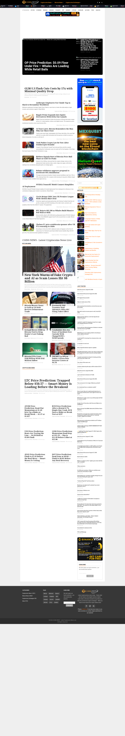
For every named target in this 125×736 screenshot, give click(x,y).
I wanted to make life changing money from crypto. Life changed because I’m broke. (89, 323)
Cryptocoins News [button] (46, 2)
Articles (80, 190)
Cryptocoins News (58, 111)
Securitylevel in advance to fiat (84, 527)
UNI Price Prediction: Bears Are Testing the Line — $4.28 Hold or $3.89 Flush (34, 434)
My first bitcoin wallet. (82, 456)
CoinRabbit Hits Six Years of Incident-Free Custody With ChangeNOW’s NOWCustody (62, 334)
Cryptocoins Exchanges (29, 598)
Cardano (51, 10)
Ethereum (38, 10)
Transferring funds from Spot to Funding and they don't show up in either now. (89, 358)
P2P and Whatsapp (81, 532)
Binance (45, 10)
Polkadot (57, 10)
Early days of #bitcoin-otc (83, 490)
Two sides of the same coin (83, 362)
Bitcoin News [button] (58, 2)
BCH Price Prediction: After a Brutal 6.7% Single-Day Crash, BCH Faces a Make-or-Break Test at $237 (62, 410)
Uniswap (68, 10)
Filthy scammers (81, 466)
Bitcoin (33, 10)
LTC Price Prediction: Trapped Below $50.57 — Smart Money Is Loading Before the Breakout (48, 383)
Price (92, 10)
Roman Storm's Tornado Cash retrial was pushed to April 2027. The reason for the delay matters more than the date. (89, 505)
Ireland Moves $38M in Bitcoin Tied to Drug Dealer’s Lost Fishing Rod (35, 333)
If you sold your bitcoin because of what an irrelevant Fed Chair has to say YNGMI (89, 328)
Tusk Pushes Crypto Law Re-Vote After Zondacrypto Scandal (52, 144)
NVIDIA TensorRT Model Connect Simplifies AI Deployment (48, 185)
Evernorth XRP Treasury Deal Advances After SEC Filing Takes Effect (61, 308)
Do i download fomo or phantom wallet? (86, 387)
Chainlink (80, 10)
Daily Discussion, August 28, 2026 (85, 370)
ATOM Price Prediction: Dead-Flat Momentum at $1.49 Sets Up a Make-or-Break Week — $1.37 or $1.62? (35, 411)
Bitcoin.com (65, 125)
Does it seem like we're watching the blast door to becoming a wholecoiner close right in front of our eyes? (89, 392)
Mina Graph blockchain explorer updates (86, 347)
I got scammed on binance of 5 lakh (85, 374)
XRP (63, 10)
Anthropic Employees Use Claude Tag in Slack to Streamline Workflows (46, 104)
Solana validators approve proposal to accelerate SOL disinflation (52, 171)
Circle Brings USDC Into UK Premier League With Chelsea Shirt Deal (55, 197)
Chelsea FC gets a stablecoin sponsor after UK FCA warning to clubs (55, 225)
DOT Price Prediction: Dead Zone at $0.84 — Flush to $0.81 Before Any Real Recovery (61, 457)
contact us (84, 609)
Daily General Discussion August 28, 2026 (87, 378)
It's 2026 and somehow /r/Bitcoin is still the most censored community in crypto (88, 471)
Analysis (98, 10)
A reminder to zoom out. (83, 343)
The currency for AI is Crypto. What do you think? (88, 383)
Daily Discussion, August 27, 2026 (85, 436)
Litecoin (74, 10)
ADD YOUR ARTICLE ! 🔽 (90, 188)
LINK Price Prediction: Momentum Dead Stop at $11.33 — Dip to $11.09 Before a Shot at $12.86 (62, 435)
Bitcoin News (59, 125)
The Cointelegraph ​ (64, 180)
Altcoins (87, 10)
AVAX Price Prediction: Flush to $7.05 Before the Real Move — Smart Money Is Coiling (35, 457)
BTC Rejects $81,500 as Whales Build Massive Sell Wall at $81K (55, 211)
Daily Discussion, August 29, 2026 (85, 289)
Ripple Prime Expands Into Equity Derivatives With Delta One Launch (51, 116)
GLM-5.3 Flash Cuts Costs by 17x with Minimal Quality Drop (49, 90)
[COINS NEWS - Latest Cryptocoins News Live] (30, 2)
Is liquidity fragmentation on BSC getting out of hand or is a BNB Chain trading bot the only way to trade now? (89, 447)
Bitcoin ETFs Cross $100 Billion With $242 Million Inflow (35, 358)
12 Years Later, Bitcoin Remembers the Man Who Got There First (54, 130)
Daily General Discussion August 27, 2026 (87, 452)
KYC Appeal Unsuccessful (83, 297)
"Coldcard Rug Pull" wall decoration (85, 481)
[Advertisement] (62, 28)
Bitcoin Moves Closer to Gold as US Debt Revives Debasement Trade (34, 308)
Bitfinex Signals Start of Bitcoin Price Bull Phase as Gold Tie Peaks (54, 157)
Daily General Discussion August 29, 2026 (87, 293)
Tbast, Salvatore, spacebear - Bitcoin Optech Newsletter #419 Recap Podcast (87, 516)
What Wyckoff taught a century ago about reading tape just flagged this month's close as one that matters (90, 352)
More (25, 601)
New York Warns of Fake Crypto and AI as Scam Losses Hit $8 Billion (48, 278)
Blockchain (27, 97)
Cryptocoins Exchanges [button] (73, 2)
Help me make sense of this (83, 302)
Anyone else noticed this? (83, 494)
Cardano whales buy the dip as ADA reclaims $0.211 (89, 366)
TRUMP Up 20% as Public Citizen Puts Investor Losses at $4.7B (60, 359)
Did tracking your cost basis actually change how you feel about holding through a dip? (89, 476)
